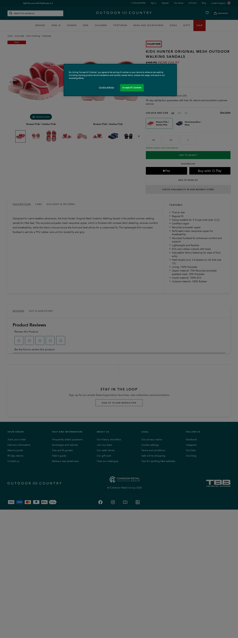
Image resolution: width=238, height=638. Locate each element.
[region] (120, 80)
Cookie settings (106, 87)
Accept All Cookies (131, 87)
